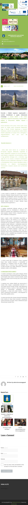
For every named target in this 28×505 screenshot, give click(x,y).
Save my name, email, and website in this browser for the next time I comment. (14, 465)
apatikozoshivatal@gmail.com (9, 41)
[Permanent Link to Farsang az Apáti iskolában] (7, 426)
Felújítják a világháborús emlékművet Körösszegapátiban (7, 415)
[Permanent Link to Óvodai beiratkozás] (7, 402)
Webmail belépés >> (4, 488)
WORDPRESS (14, 504)
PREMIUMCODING (16, 502)
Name (4, 447)
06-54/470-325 (5, 39)
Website (3, 459)
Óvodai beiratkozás (7, 404)
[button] (1, 4)
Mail (4, 453)
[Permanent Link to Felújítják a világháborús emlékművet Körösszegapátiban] (7, 412)
